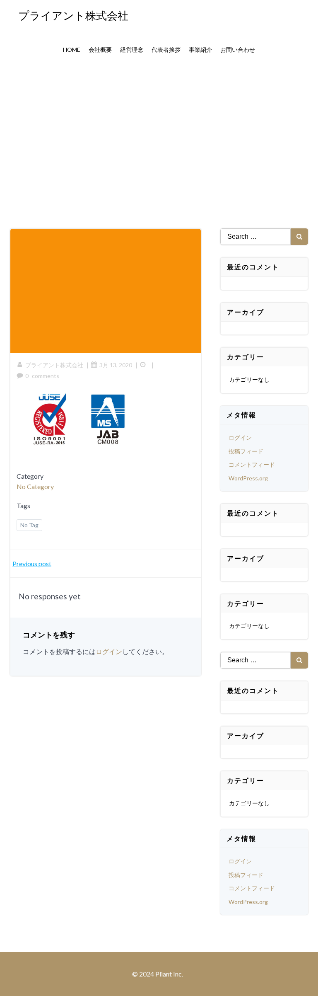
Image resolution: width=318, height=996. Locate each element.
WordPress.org (248, 478)
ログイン (109, 651)
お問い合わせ (237, 49)
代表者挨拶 (166, 49)
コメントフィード (252, 464)
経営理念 (131, 49)
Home (71, 49)
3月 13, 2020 (115, 364)
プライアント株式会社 (54, 364)
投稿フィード (246, 451)
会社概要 (100, 49)
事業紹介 (200, 49)
